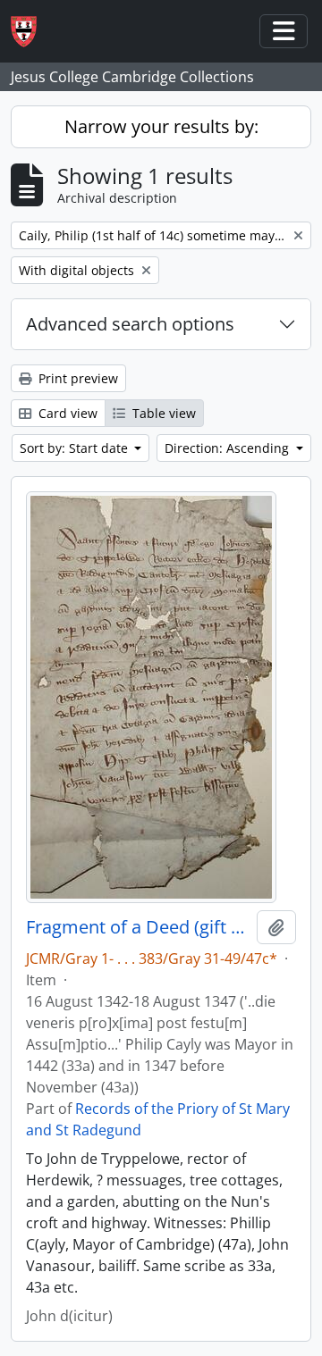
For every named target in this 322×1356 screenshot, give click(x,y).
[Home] (31, 31)
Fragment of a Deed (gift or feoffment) (138, 927)
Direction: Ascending (228, 447)
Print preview (76, 378)
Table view (162, 413)
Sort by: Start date (75, 447)
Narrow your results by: (161, 126)
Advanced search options (130, 324)
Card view (66, 413)
